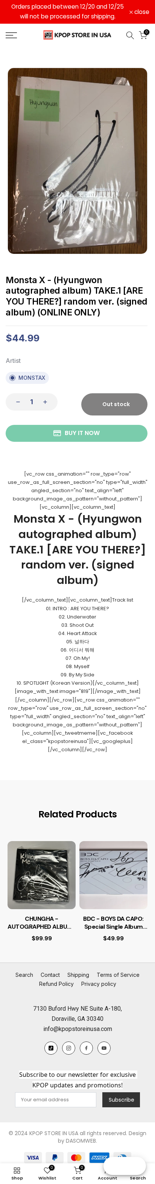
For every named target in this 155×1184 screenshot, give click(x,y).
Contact (50, 975)
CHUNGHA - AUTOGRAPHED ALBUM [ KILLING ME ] (42, 923)
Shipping (78, 975)
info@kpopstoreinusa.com (77, 1028)
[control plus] (47, 402)
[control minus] (16, 402)
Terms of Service (118, 975)
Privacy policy (98, 984)
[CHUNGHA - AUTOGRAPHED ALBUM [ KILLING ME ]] (42, 875)
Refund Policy (56, 984)
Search (24, 975)
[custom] (51, 1048)
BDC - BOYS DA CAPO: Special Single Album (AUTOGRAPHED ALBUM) (113, 923)
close (141, 12)
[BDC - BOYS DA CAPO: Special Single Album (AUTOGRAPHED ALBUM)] (113, 875)
